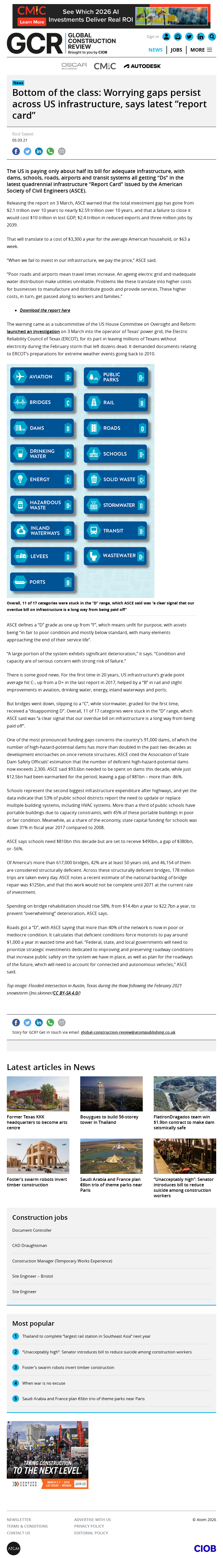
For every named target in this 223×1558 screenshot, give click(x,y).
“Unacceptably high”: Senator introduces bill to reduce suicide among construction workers (107, 1352)
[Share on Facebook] (16, 151)
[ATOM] (59, 1548)
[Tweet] (27, 151)
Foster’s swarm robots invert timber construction (68, 1367)
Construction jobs (40, 1217)
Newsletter (19, 1519)
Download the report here (45, 310)
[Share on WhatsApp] (50, 151)
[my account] (166, 37)
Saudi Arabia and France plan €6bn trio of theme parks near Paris (83, 1398)
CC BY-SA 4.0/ (66, 993)
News (155, 49)
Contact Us (18, 1532)
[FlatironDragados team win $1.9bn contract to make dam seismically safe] (185, 1093)
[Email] (178, 37)
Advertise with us (92, 1519)
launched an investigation (33, 331)
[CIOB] (164, 1548)
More (197, 49)
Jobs (176, 49)
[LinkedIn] (201, 37)
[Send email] (62, 151)
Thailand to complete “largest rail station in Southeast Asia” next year (86, 1336)
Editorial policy (91, 1532)
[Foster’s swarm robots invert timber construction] (38, 1156)
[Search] (212, 37)
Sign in (153, 36)
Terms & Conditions (27, 1526)
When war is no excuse (43, 1383)
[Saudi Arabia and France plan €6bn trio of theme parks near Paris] (111, 1156)
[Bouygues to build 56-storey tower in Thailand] (111, 1093)
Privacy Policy (89, 1526)
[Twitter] (189, 37)
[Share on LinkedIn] (39, 151)
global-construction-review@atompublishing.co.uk (128, 1032)
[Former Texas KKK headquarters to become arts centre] (38, 1093)
